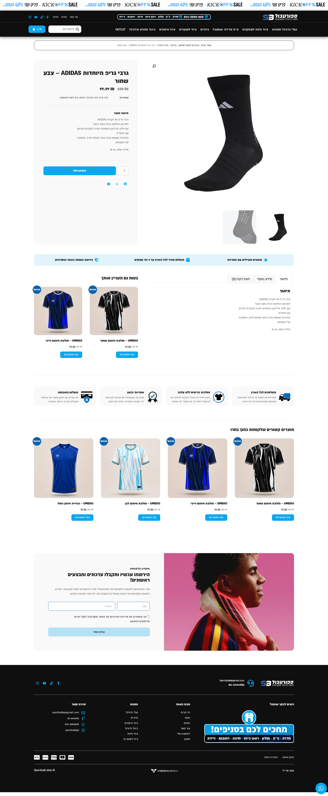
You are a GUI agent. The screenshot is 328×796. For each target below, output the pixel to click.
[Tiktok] (41, 17)
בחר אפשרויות (127, 355)
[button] (154, 66)
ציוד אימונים (167, 29)
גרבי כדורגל (162, 45)
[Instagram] (30, 17)
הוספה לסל (79, 171)
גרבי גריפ (103, 98)
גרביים (174, 45)
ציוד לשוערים (188, 29)
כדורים (204, 29)
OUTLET (120, 29)
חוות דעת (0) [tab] (241, 279)
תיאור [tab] (284, 279)
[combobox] (64, 29)
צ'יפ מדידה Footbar (226, 29)
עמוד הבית (206, 45)
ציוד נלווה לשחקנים (255, 29)
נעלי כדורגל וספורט (284, 29)
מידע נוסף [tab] (264, 279)
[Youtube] (35, 17)
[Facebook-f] (47, 17)
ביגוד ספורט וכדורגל (142, 29)
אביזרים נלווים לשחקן (189, 45)
